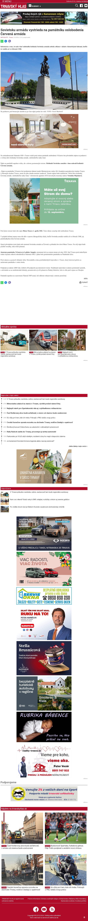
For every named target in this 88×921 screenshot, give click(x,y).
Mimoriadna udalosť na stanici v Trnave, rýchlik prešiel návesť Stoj (42, 353)
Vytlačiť (84, 282)
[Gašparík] (44, 658)
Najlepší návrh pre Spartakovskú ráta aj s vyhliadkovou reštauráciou (68, 354)
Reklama (72, 899)
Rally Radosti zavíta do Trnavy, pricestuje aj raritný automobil (31, 432)
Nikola (86, 1)
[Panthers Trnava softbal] (44, 793)
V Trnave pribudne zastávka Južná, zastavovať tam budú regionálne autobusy (13, 354)
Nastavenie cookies (67, 901)
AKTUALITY (4, 37)
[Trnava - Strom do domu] (44, 201)
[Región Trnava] (44, 693)
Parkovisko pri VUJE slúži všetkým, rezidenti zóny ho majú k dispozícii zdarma (36, 436)
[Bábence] (44, 727)
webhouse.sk (53, 917)
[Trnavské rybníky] (44, 18)
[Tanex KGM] (44, 533)
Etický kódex (63, 899)
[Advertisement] (20, 304)
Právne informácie (34, 899)
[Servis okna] (44, 596)
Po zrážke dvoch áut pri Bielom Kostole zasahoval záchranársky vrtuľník (37, 507)
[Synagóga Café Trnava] (44, 466)
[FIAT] (44, 569)
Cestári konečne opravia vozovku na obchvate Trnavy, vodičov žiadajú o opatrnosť (40, 422)
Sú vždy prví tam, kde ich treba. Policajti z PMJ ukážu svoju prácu (31, 418)
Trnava (11, 37)
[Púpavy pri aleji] (44, 131)
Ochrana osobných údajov (49, 899)
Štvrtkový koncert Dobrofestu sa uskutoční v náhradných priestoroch (33, 427)
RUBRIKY (36, 6)
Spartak (47, 846)
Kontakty (83, 899)
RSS (77, 899)
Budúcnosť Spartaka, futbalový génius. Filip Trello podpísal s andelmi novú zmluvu (64, 847)
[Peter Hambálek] (44, 623)
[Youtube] (85, 5)
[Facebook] (81, 5)
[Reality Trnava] (44, 760)
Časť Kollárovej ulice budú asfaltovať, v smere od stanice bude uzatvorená (36, 413)
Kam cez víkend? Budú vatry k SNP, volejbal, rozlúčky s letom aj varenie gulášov (39, 499)
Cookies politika (80, 901)
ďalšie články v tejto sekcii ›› (78, 446)
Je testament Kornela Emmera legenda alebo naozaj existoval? (30, 441)
